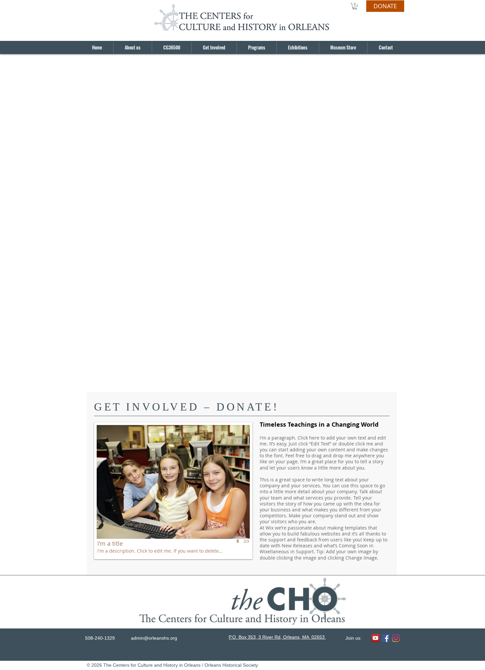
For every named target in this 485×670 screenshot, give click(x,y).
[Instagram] (396, 638)
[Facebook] (386, 638)
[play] (238, 541)
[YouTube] (375, 638)
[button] (355, 6)
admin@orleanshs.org (154, 638)
